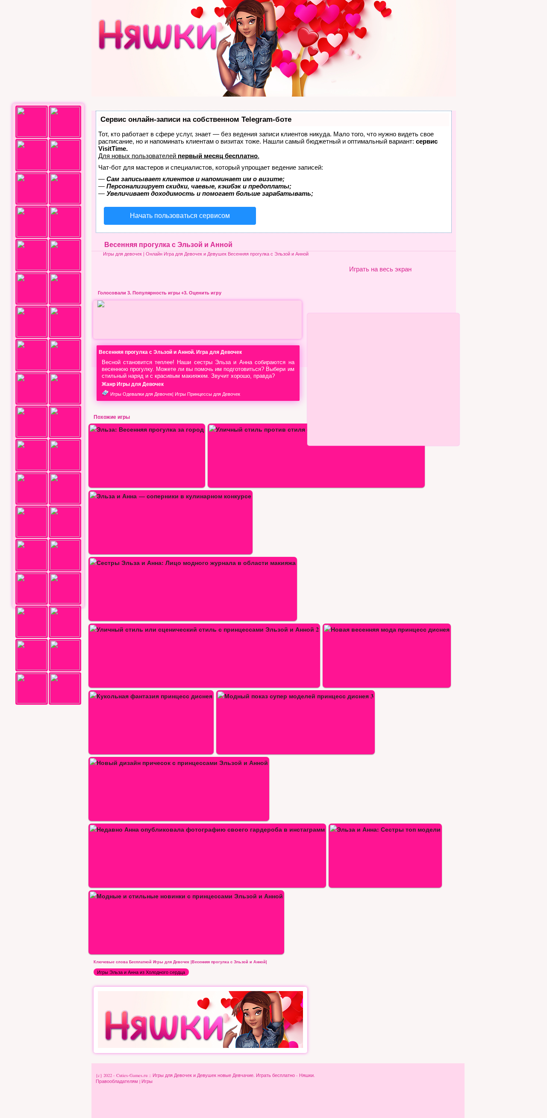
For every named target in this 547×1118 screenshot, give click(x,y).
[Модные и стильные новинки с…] (186, 895)
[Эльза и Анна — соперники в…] (170, 495)
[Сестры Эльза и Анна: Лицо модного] (193, 562)
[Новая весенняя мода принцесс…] (387, 629)
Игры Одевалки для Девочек (141, 394)
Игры (147, 1081)
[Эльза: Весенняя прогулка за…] (147, 429)
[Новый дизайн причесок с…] (179, 762)
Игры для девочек (122, 253)
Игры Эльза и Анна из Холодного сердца (141, 972)
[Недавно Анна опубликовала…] (207, 829)
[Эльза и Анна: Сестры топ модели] (385, 829)
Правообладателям (117, 1081)
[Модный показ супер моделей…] (295, 695)
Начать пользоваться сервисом (180, 215)
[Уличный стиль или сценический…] (204, 629)
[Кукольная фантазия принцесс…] (151, 695)
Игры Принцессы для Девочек (207, 394)
